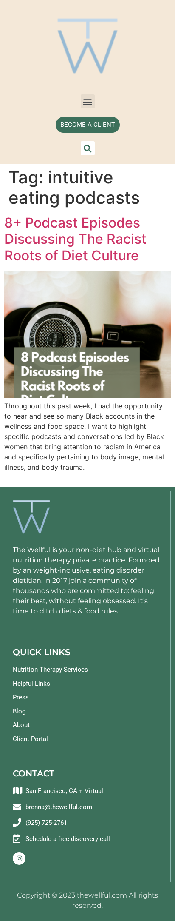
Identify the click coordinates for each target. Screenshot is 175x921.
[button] (88, 101)
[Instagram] (19, 858)
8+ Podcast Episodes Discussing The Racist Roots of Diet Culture (75, 239)
